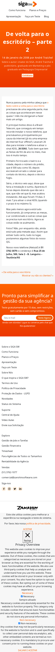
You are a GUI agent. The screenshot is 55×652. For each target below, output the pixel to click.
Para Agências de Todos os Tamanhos (22, 456)
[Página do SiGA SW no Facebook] (4, 489)
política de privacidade (38, 523)
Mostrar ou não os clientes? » (37, 275)
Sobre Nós (7, 372)
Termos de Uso (10, 383)
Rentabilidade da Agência (15, 461)
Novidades (7, 398)
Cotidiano (27, 75)
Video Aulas (8, 420)
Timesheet (7, 451)
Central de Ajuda (10, 414)
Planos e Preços (37, 10)
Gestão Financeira (11, 445)
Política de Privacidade (14, 388)
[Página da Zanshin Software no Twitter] (15, 489)
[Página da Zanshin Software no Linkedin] (20, 489)
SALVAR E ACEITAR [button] (27, 650)
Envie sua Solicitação (13, 425)
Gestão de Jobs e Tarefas (15, 440)
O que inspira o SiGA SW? (15, 377)
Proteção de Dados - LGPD (16, 393)
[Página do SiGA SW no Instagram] (9, 489)
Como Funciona (17, 10)
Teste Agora (44, 317)
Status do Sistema (11, 404)
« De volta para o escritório (16, 272)
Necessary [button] (27, 593)
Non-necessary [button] (28, 620)
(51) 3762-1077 (9, 472)
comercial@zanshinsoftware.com (19, 477)
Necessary (28, 596)
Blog (46, 16)
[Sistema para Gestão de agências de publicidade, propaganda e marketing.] (27, 4)
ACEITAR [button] (27, 529)
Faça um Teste (32, 16)
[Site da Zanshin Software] (27, 508)
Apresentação (13, 16)
